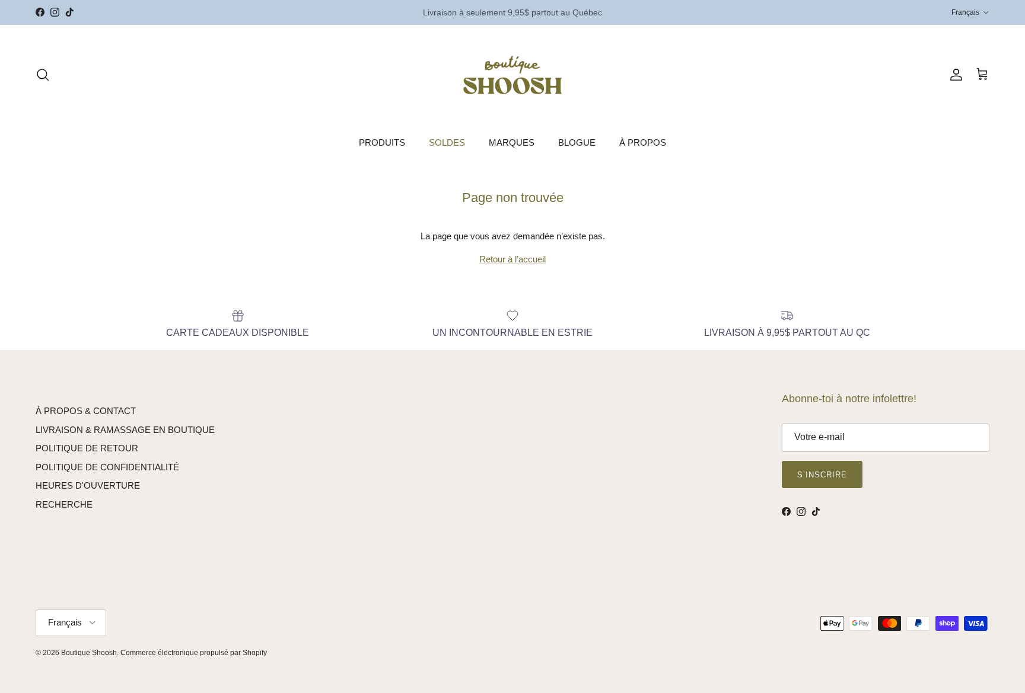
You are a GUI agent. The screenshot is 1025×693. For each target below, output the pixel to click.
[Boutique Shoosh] (512, 75)
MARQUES (511, 142)
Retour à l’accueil (512, 259)
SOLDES (447, 142)
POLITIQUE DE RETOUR (87, 448)
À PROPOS (642, 142)
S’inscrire (822, 474)
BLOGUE (577, 142)
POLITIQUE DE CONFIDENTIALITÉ (107, 467)
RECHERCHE (64, 504)
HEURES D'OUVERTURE (88, 485)
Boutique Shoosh (89, 653)
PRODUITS (382, 142)
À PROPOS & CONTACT (86, 411)
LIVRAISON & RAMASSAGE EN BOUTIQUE (125, 430)
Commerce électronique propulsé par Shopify (193, 653)
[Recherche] (43, 75)
